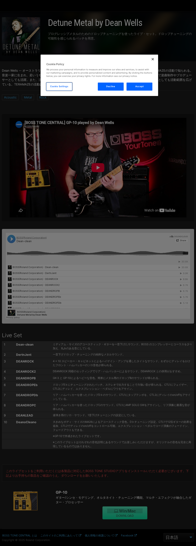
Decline (110, 86)
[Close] (153, 59)
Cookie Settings (59, 86)
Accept (139, 86)
